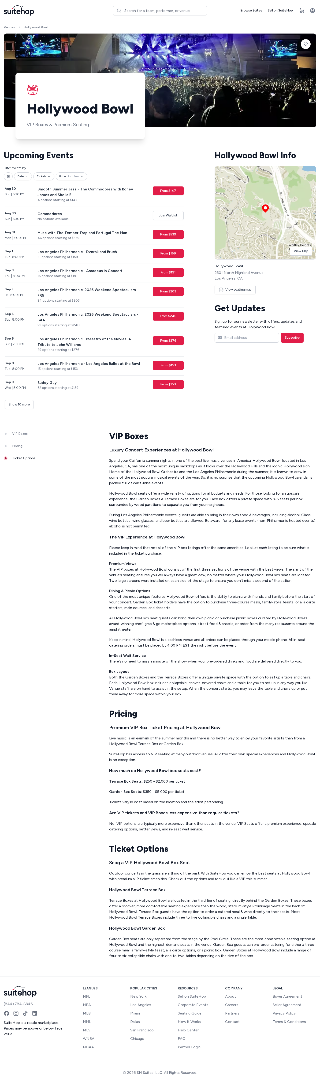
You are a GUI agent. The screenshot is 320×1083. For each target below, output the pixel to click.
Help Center (188, 1030)
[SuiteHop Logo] (19, 10)
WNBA (88, 1038)
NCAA (88, 1047)
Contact (232, 1021)
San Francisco (142, 1030)
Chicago (137, 1038)
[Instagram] (16, 1013)
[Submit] (118, 10)
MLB (87, 1013)
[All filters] (8, 176)
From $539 (168, 234)
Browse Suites (251, 10)
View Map (301, 251)
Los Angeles (140, 1005)
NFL (86, 996)
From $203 (168, 291)
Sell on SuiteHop (280, 10)
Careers (231, 1005)
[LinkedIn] (34, 1013)
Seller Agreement (287, 1005)
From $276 (168, 341)
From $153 (168, 365)
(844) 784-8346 (18, 1004)
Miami (135, 1013)
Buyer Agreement (287, 996)
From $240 (168, 316)
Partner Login (189, 1047)
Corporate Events (193, 1005)
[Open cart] (302, 10)
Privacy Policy (284, 1013)
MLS (86, 1030)
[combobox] (160, 10)
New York (138, 996)
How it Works (189, 1021)
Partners (232, 1013)
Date (21, 176)
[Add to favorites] (306, 44)
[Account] (312, 10)
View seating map (238, 290)
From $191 (168, 272)
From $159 (168, 253)
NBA (87, 1005)
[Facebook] (6, 1013)
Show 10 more (19, 404)
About (230, 996)
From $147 (168, 191)
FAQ (182, 1038)
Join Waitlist (168, 215)
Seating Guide (189, 1013)
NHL (87, 1021)
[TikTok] (25, 1013)
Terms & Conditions (289, 1021)
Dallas (135, 1021)
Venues (9, 27)
